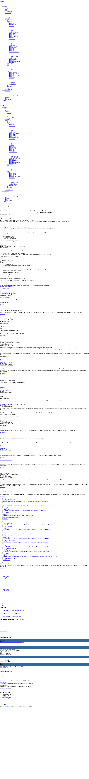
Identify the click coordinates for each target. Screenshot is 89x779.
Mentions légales (17, 706)
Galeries (3, 289)
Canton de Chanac (12, 74)
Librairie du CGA (7, 96)
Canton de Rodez (11, 49)
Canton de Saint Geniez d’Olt (13, 55)
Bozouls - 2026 (39, 283)
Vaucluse (8, 88)
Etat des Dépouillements (9, 19)
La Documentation (6, 90)
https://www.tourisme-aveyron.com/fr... (6, 286)
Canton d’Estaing (11, 26)
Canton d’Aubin (11, 23)
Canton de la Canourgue (13, 83)
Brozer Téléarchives (8, 17)
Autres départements (10, 21)
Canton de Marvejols (12, 78)
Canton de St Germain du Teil (13, 81)
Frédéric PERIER (4, 317)
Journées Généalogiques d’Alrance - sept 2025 (8, 562)
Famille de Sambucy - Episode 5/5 (6, 341)
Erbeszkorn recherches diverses (5, 688)
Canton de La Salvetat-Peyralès (14, 36)
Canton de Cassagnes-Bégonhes (14, 32)
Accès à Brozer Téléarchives (15, 613)
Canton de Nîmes (11, 167)
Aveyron (8, 22)
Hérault (8, 70)
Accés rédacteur (25, 706)
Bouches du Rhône (10, 63)
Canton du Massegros (12, 84)
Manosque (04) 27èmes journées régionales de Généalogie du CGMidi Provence (13, 658)
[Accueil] (2, 1)
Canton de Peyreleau (12, 45)
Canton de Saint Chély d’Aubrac (14, 154)
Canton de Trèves (11, 67)
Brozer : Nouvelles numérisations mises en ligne (8, 316)
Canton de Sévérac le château (13, 59)
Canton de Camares (12, 29)
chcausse (3, 391)
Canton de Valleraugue (12, 68)
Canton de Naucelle (12, 44)
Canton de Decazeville (12, 35)
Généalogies (7, 94)
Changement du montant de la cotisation (6, 489)
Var (7, 87)
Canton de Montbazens (12, 141)
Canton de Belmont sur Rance (13, 128)
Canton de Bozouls (12, 28)
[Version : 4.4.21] (6, 709)
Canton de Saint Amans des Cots (14, 52)
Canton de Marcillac (12, 39)
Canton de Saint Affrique (13, 51)
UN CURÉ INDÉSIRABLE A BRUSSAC (7, 362)
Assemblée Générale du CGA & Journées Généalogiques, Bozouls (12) (12, 642)
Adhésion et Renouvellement (16, 616)
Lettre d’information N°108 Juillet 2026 (6, 390)
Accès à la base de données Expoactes (18, 610)
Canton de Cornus (12, 34)
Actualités (6, 8)
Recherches (6, 115)
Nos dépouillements (6, 18)
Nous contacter (4, 100)
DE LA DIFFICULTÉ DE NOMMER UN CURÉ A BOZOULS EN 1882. (12, 404)
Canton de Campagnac (12, 30)
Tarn (7, 85)
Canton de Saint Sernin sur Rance (14, 57)
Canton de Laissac (12, 38)
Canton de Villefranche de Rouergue (15, 61)
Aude (7, 20)
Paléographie (7, 97)
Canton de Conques (12, 33)
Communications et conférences (10, 93)
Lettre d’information (8, 13)
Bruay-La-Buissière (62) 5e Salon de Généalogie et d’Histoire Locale (11, 666)
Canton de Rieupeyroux (12, 47)
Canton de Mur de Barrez (13, 41)
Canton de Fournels (12, 77)
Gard (8, 65)
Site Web (6, 98)
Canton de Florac (11, 76)
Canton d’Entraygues (12, 24)
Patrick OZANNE (5, 490)
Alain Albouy (4, 363)
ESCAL (5, 710)
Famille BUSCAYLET (4, 677)
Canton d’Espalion (12, 25)
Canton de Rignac (12, 48)
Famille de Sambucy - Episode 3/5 (6, 473)
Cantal (8, 64)
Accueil (7, 6)
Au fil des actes (7, 91)
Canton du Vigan (11, 69)
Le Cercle (4, 7)
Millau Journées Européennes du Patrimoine (7, 649)
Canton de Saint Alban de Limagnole (15, 80)
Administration (9, 12)
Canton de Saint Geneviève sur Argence (15, 54)
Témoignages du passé (8, 99)
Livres (8, 193)
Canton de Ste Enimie (12, 82)
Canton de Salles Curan (12, 58)
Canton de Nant (11, 43)
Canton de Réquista (12, 50)
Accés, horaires (9, 11)
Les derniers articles (5, 288)
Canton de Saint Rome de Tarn (14, 56)
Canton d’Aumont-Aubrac (13, 72)
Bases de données (5, 15)
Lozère (8, 71)
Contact (10, 706)
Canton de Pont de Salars (13, 46)
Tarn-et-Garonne (9, 86)
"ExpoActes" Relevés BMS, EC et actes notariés (12, 16)
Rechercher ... (2, 203)
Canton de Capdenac (12, 31)
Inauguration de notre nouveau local (6, 460)
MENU (2, 105)
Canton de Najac (11, 42)
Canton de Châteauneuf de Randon (14, 75)
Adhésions (6, 9)
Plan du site (5, 706)
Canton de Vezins (11, 60)
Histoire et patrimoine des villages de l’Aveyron (12, 95)
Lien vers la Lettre (27, 282)
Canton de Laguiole (12, 37)
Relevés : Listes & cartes (9, 89)
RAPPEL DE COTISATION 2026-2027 (7, 292)
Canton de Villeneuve (12, 62)
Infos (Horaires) (8, 10)
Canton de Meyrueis (12, 180)
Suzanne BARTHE (5, 343)
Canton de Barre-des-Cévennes (14, 73)
